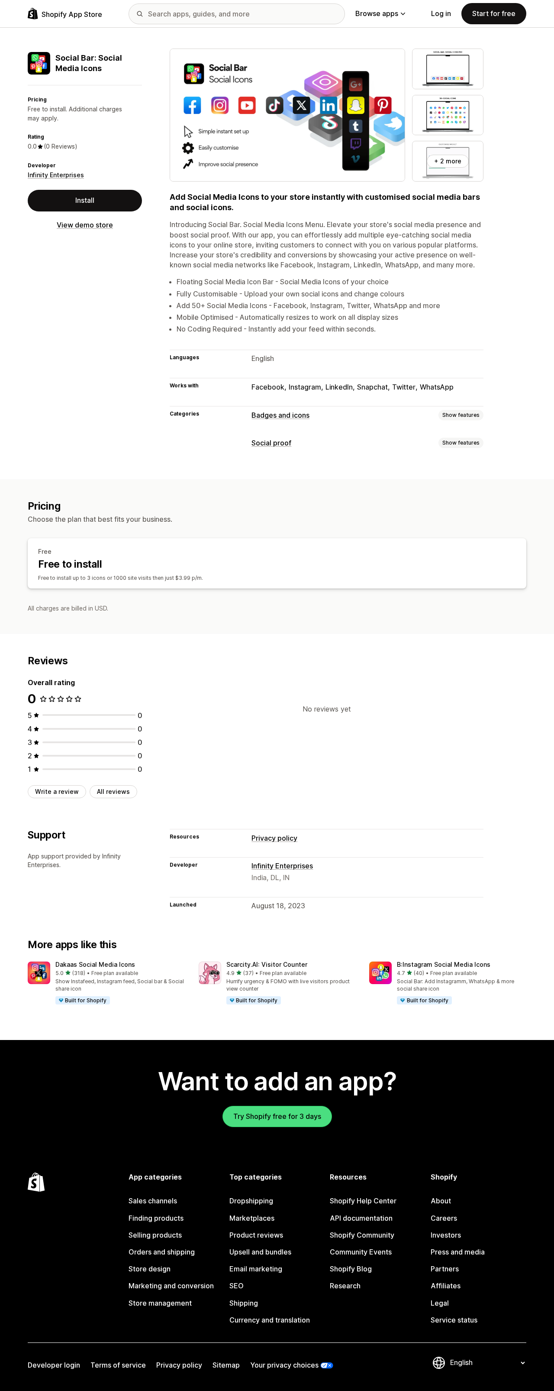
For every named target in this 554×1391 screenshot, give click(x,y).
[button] (106, 984)
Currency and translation (269, 1320)
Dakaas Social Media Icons (95, 964)
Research (345, 1285)
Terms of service (118, 1365)
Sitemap (226, 1365)
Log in (441, 13)
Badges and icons (280, 415)
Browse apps (376, 13)
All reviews (113, 791)
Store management (160, 1303)
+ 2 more (447, 161)
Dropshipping (251, 1200)
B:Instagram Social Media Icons (443, 964)
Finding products (156, 1218)
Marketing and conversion (171, 1285)
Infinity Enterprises (56, 175)
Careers (444, 1218)
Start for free (493, 13)
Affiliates (446, 1285)
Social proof (271, 443)
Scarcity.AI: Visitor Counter (266, 964)
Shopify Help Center (363, 1200)
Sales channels (153, 1200)
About (441, 1200)
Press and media (458, 1252)
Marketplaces (251, 1218)
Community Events (361, 1252)
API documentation (361, 1218)
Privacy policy (274, 838)
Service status (454, 1320)
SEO (236, 1285)
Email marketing (255, 1268)
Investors (446, 1235)
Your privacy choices (284, 1365)
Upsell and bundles (260, 1252)
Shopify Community (362, 1235)
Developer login (54, 1365)
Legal (440, 1303)
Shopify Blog (351, 1268)
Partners (445, 1268)
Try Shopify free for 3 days (277, 1116)
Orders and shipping (162, 1252)
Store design (150, 1268)
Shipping (243, 1303)
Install (84, 200)
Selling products (155, 1235)
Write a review (57, 791)
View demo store (85, 225)
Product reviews (256, 1235)
